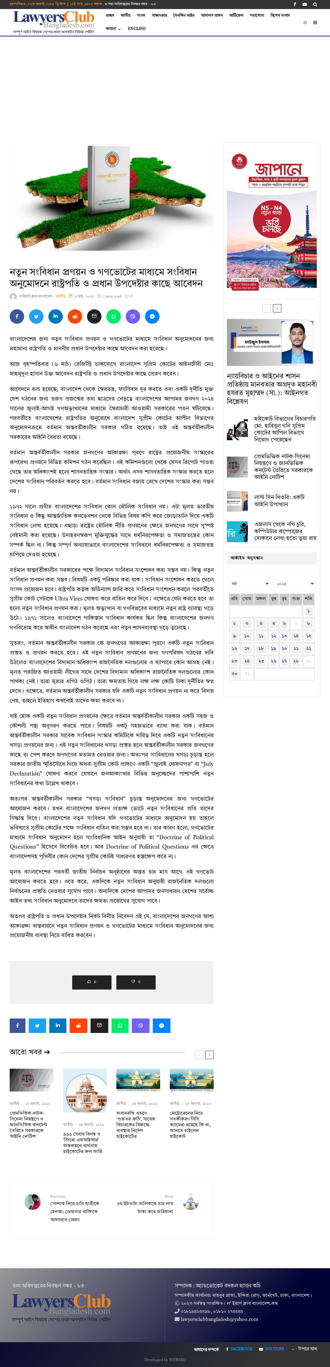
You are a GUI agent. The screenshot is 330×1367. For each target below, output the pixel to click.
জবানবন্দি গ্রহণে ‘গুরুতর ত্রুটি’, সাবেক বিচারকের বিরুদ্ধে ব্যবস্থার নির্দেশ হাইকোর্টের (135, 1125)
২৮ (296, 661)
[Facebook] (294, 4)
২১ (296, 648)
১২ (273, 636)
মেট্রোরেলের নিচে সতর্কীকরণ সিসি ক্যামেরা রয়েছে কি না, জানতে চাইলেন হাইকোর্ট (190, 1125)
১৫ (308, 636)
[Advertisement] (165, 85)
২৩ (234, 661)
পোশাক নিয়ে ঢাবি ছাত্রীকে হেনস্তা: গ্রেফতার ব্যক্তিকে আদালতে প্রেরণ (74, 1209)
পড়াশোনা (257, 16)
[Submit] (75, 316)
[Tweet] (36, 316)
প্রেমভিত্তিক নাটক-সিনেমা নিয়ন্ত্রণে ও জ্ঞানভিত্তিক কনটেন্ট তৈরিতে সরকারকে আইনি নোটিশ (28, 1125)
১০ (246, 636)
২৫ (261, 661)
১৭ (247, 648)
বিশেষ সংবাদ (280, 16)
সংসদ (141, 16)
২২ (308, 648)
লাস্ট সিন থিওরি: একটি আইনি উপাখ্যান (279, 501)
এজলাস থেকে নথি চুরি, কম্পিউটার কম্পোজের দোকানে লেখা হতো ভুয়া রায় (285, 531)
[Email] (94, 316)
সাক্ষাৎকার (159, 16)
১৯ (273, 648)
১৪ (296, 636)
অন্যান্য (111, 29)
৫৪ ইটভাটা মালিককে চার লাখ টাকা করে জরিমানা (145, 1204)
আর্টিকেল (236, 16)
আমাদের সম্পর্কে (206, 1350)
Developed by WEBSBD (165, 1360)
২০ (284, 648)
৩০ (234, 674)
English (137, 29)
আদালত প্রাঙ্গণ (212, 16)
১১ (261, 636)
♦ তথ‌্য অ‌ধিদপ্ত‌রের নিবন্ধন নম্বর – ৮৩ (130, 4)
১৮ (261, 648)
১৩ (284, 636)
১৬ (234, 648)
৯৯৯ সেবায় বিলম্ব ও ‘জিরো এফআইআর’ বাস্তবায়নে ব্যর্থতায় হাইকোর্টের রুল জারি (82, 1143)
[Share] (17, 316)
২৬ (274, 661)
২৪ (246, 661)
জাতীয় (126, 16)
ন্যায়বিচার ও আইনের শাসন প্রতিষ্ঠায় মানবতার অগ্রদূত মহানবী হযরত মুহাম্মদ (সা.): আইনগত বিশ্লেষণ (272, 389)
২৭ (284, 661)
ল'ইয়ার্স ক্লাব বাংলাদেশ (36, 297)
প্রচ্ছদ (110, 16)
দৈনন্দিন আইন (184, 16)
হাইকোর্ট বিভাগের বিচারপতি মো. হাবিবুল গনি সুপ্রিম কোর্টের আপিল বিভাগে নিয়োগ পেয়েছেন (285, 429)
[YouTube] (304, 4)
